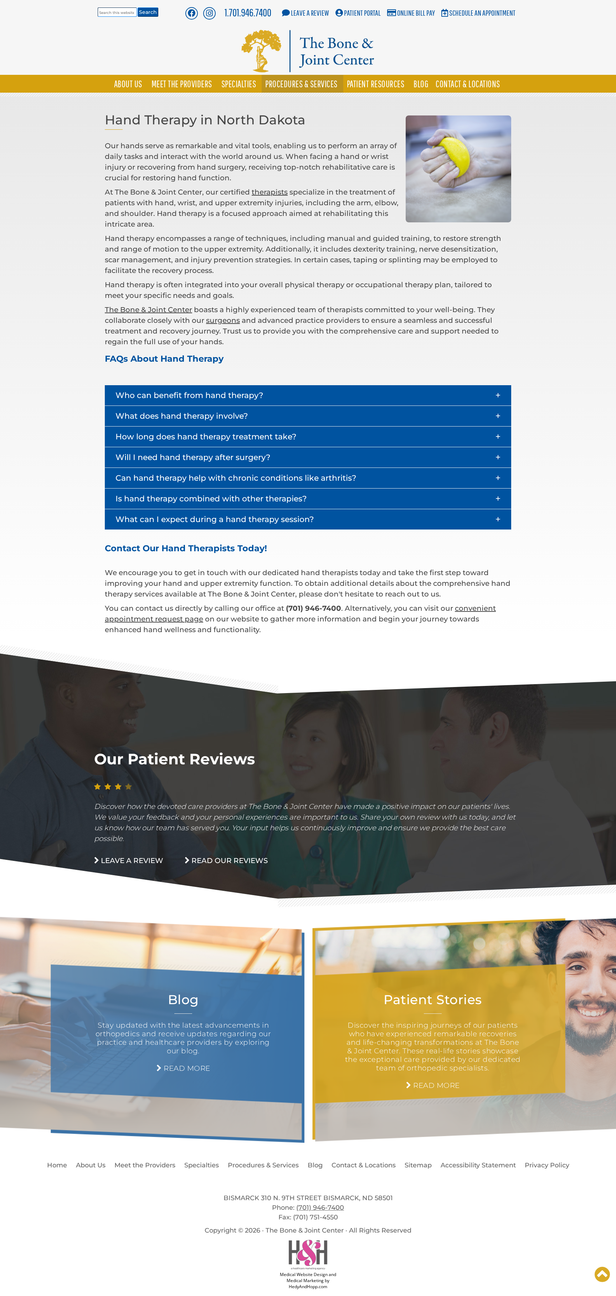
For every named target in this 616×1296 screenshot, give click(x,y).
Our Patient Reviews (174, 759)
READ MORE (185, 1068)
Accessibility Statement (478, 1165)
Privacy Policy (547, 1165)
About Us (128, 83)
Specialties (238, 83)
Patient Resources (376, 83)
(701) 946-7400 (320, 1208)
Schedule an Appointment (482, 12)
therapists (270, 192)
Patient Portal (362, 12)
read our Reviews (229, 860)
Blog (421, 83)
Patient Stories (433, 999)
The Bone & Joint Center (148, 309)
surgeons (223, 320)
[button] (308, 395)
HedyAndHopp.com (308, 1287)
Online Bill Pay (416, 12)
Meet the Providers (182, 83)
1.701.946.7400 (248, 12)
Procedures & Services (301, 83)
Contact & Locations (468, 83)
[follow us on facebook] (191, 13)
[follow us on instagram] (209, 13)
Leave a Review (310, 12)
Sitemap (418, 1165)
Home (57, 1165)
